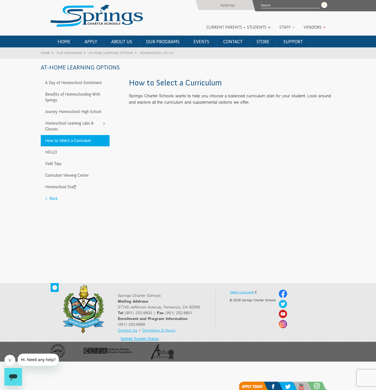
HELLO (51, 152)
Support (293, 41)
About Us (121, 41)
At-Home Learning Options (111, 53)
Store (263, 41)
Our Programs (162, 41)
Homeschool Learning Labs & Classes (69, 126)
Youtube (308, 385)
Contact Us (127, 330)
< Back (51, 198)
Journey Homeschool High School (73, 111)
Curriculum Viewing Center (67, 175)
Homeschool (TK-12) (156, 53)
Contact (233, 41)
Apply (91, 41)
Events (201, 41)
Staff (285, 27)
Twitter (294, 385)
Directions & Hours (158, 330)
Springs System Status (140, 338)
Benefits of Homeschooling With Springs (72, 97)
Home (64, 41)
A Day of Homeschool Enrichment (73, 82)
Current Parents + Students (236, 27)
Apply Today (255, 385)
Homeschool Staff (60, 186)
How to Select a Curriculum (68, 140)
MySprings (227, 5)
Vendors (312, 27)
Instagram (324, 385)
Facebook (279, 385)
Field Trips (53, 163)
